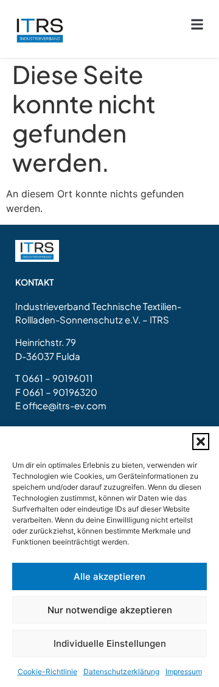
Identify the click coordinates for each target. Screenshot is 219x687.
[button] (201, 441)
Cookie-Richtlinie (47, 671)
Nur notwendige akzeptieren (109, 610)
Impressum (183, 671)
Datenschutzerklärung (121, 671)
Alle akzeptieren (109, 576)
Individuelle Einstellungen (110, 643)
